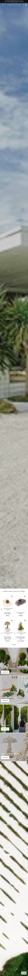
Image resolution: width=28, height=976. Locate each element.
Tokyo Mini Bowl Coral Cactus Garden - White (7, 637)
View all (14, 644)
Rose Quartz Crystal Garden (7, 613)
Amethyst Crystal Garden (21, 613)
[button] (2, 4)
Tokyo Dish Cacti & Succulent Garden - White (20, 637)
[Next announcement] (25, 1)
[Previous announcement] (2, 1)
